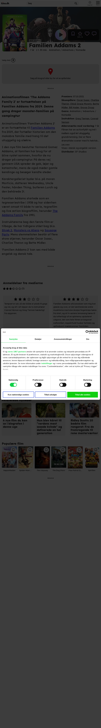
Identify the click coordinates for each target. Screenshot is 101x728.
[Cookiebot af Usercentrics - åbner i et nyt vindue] (87, 332)
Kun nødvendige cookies (18, 395)
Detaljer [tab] (38, 339)
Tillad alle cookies (82, 395)
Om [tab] (87, 339)
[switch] (38, 385)
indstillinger (46, 363)
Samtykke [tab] (13, 339)
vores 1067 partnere (17, 352)
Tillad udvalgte (50, 395)
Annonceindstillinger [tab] (63, 339)
